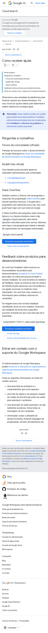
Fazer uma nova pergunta (18, 246)
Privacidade (24, 621)
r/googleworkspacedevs (18, 182)
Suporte (8, 44)
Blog (4, 561)
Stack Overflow (33, 198)
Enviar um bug (13, 333)
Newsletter (6, 565)
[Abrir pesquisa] (31, 3)
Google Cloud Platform (11, 602)
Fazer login (40, 3)
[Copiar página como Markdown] (13, 65)
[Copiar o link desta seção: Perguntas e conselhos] (36, 138)
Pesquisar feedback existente (18, 329)
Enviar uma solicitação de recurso (22, 338)
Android (5, 590)
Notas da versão (8, 517)
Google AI (6, 606)
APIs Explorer (7, 549)
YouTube (5, 573)
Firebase (5, 598)
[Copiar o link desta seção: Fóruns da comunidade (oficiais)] (41, 145)
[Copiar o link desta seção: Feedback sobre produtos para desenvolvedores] (29, 261)
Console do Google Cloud (12, 545)
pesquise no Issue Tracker (30, 273)
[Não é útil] (18, 49)
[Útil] (14, 49)
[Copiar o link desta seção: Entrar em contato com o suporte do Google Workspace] (4, 357)
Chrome (5, 594)
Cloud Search (10, 11)
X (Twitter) (6, 569)
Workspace (25, 3)
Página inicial (7, 41)
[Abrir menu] (4, 3)
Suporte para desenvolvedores (14, 522)
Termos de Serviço (9, 526)
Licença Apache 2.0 (31, 456)
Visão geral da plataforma (12, 509)
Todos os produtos (9, 610)
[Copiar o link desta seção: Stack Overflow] (22, 190)
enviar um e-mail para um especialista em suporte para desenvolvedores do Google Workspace (24, 369)
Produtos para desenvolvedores (15, 513)
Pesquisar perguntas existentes (19, 241)
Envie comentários (13, 55)
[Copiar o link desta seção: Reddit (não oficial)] (26, 164)
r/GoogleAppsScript (16, 178)
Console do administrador (12, 537)
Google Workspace (22, 41)
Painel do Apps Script (10, 541)
